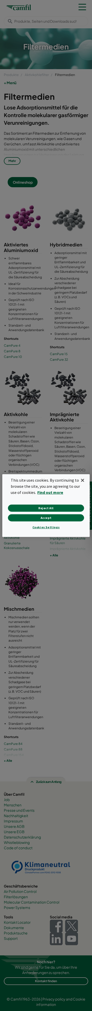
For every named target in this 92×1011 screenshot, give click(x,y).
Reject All (46, 508)
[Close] (82, 480)
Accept (46, 518)
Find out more (50, 492)
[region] (46, 505)
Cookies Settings (46, 527)
